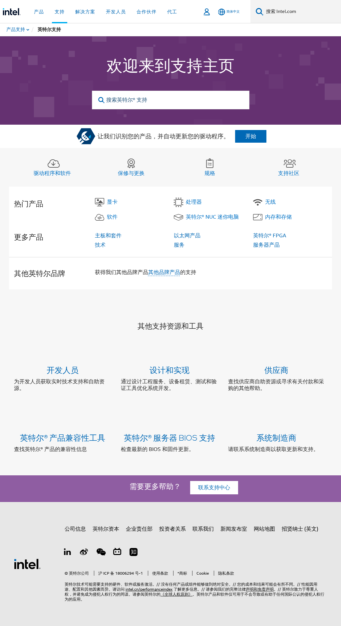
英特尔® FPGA (269, 235)
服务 (179, 245)
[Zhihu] (133, 553)
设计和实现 (169, 370)
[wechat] (100, 553)
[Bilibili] (117, 553)
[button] (170, 380)
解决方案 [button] (85, 12)
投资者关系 (172, 529)
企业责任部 (139, 529)
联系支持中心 (214, 487)
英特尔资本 (106, 529)
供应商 (276, 370)
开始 (250, 136)
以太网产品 (187, 235)
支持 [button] (60, 12)
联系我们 (203, 529)
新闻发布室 (233, 529)
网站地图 (264, 529)
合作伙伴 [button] (147, 12)
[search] (101, 100)
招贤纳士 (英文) (300, 529)
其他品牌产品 (164, 272)
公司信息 (75, 529)
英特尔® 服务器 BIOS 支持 (169, 437)
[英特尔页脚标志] (27, 563)
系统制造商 (276, 437)
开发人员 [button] (116, 12)
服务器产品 (266, 245)
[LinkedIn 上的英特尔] (67, 553)
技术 (100, 245)
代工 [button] (172, 12)
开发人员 (63, 370)
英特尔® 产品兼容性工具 (62, 437)
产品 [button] (39, 12)
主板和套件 (108, 235)
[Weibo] (84, 553)
